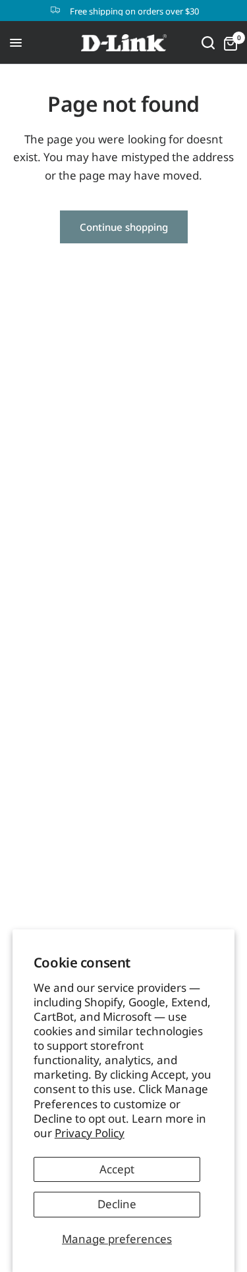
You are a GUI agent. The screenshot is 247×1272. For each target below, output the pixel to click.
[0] (228, 42)
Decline (116, 1203)
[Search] (208, 42)
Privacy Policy (89, 1132)
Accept (116, 1169)
